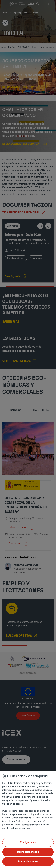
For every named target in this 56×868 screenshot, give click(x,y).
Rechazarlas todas (28, 852)
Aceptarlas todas (28, 861)
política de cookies (20, 828)
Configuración (28, 842)
